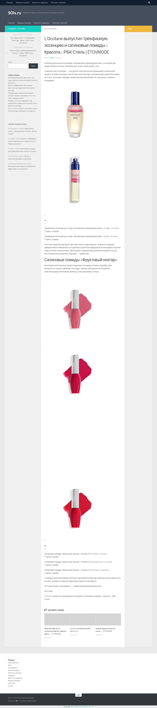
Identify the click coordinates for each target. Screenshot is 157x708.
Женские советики (58, 3)
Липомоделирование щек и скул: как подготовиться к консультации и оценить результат (23, 80)
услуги (10, 686)
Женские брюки (13, 670)
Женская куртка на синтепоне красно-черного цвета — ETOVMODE (55, 631)
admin (52, 58)
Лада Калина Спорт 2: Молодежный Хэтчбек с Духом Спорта (22, 131)
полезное (11, 683)
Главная (9, 3)
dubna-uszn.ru (88, 707)
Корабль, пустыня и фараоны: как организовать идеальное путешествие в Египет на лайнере (22, 103)
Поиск (10, 62)
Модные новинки (22, 3)
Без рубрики (50, 29)
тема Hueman (32, 701)
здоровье (11, 675)
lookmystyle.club (77, 707)
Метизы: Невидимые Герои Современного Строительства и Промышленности (22, 141)
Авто (10, 665)
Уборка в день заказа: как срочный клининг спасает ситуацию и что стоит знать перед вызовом (22, 95)
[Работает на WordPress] (17, 701)
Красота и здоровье (40, 3)
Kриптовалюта (13, 663)
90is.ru (14, 13)
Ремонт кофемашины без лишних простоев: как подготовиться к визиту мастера (21, 88)
